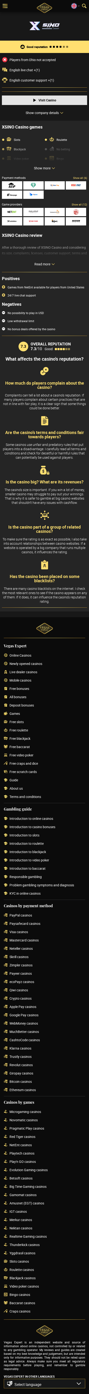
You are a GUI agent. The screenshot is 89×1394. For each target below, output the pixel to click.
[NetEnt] (12, 212)
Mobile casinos (20, 680)
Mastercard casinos (24, 940)
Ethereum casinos (22, 1090)
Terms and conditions (25, 797)
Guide (13, 780)
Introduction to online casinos (31, 818)
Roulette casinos (21, 1270)
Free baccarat (19, 747)
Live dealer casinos (23, 672)
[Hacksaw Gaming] (76, 221)
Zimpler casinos (21, 965)
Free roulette (18, 730)
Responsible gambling (25, 877)
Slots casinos (19, 1261)
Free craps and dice (23, 763)
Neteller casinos (21, 948)
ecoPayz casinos (21, 982)
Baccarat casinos (22, 1303)
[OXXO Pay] (76, 185)
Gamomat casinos (23, 1195)
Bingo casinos (19, 1295)
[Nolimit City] (33, 212)
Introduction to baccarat (27, 868)
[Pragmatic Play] (55, 212)
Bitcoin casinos (20, 1081)
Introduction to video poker (29, 860)
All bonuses (17, 697)
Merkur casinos (20, 1220)
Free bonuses (19, 689)
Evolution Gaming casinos (28, 1170)
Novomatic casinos (23, 1120)
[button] (44, 1383)
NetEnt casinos (20, 1145)
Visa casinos (18, 932)
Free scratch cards (23, 772)
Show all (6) (80, 178)
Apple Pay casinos (22, 1007)
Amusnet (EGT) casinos (26, 1203)
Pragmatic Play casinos (26, 1128)
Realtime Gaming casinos (28, 1236)
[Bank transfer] (12, 185)
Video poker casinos (24, 1286)
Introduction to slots (24, 835)
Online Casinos (20, 655)
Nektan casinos (20, 1228)
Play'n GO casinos (22, 1162)
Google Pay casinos (23, 1015)
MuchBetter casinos (24, 1032)
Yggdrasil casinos (22, 1253)
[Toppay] (33, 195)
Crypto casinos (20, 998)
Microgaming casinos (25, 1112)
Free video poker (21, 755)
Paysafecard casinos (24, 923)
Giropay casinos (21, 1073)
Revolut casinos (21, 1065)
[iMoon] (55, 221)
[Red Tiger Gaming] (33, 221)
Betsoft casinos (21, 1178)
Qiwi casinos (18, 990)
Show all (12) (79, 204)
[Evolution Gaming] (12, 221)
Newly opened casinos (25, 664)
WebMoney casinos (23, 1023)
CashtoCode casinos (24, 1040)
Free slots (16, 722)
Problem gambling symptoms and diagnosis (41, 885)
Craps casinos (19, 1311)
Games (14, 713)
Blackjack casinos (22, 1278)
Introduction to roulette (26, 843)
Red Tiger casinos (22, 1137)
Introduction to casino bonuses (32, 827)
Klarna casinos (20, 1048)
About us (16, 788)
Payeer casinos (20, 973)
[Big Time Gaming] (76, 212)
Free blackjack (19, 738)
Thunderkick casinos (24, 1245)
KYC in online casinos (25, 893)
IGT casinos (18, 1211)
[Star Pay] (55, 185)
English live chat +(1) (24, 70)
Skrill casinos (18, 957)
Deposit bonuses (21, 705)
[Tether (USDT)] (33, 185)
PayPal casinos (20, 915)
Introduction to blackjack (27, 852)
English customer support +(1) (31, 80)
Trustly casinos (20, 1057)
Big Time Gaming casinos (28, 1186)
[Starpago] (12, 195)
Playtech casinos (21, 1153)
